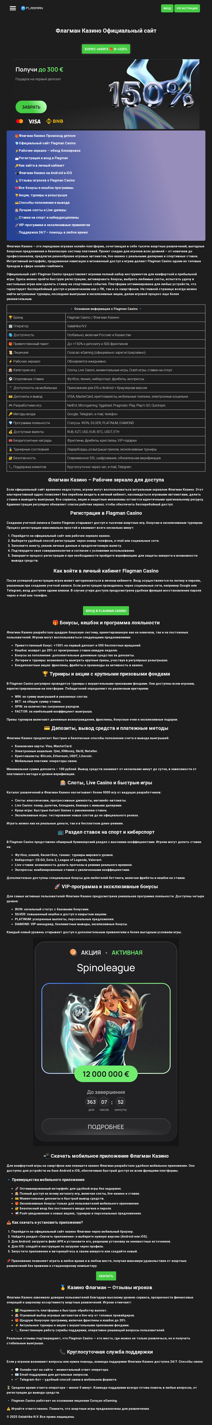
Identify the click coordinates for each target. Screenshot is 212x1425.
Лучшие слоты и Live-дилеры (42, 210)
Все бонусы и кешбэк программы (46, 188)
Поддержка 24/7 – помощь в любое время (53, 232)
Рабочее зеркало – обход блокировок (50, 151)
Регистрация (187, 8)
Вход (167, 8)
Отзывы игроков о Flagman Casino (47, 180)
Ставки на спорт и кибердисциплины (49, 217)
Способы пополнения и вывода (44, 203)
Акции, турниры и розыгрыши (43, 195)
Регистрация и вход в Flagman (43, 158)
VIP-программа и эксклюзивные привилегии (54, 225)
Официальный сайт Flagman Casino (47, 143)
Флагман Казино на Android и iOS (45, 173)
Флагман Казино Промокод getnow (47, 136)
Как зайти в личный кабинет (42, 165)
